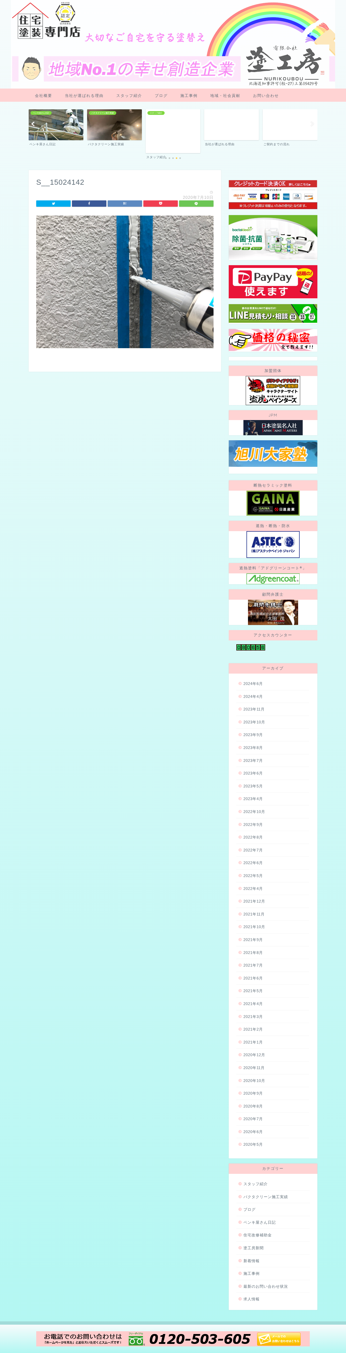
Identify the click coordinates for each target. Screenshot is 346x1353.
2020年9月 (253, 1093)
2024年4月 (253, 696)
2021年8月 (253, 952)
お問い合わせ (266, 95)
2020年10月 (254, 1080)
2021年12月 (254, 901)
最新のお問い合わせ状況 (265, 1286)
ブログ (161, 95)
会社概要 (43, 95)
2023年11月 (254, 709)
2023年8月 (253, 747)
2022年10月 (254, 811)
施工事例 (189, 95)
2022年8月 (253, 837)
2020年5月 (253, 1144)
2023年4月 (253, 799)
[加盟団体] (273, 390)
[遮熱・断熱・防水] (273, 544)
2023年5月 (253, 786)
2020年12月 (254, 1055)
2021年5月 (253, 991)
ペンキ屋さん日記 (259, 1222)
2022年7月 (253, 850)
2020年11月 (254, 1068)
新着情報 (251, 1261)
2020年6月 (253, 1132)
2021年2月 (253, 1029)
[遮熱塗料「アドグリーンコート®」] (273, 578)
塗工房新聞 (253, 1248)
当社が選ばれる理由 (84, 95)
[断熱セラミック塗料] (273, 503)
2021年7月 (253, 965)
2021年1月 (253, 1042)
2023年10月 (254, 722)
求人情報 (251, 1299)
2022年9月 (253, 824)
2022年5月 (253, 875)
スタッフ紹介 (129, 95)
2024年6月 (253, 683)
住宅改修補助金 (257, 1235)
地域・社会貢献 (225, 95)
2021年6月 (253, 978)
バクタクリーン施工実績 (265, 1197)
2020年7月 (253, 1119)
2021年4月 (253, 1004)
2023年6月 (253, 773)
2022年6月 (253, 863)
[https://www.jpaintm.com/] (273, 427)
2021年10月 (254, 927)
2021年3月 (253, 1016)
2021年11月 (254, 914)
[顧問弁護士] (273, 612)
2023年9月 (253, 735)
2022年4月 (253, 888)
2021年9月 (253, 940)
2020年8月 (253, 1106)
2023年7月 (253, 760)
